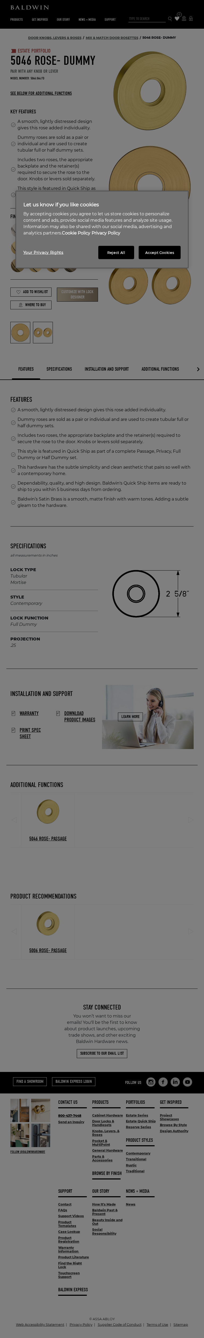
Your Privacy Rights (43, 252)
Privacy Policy (106, 233)
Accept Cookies (159, 252)
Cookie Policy (76, 233)
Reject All (116, 252)
